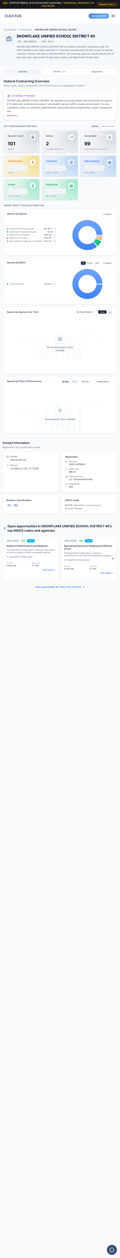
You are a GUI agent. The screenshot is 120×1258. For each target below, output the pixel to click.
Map (67, 381)
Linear (102, 312)
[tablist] (60, 71)
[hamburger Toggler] (113, 16)
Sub (97, 263)
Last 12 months (108, 126)
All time (95, 126)
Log (109, 312)
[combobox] (86, 312)
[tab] (23, 72)
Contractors (26, 29)
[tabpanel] (60, 256)
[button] (22, 141)
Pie (75, 381)
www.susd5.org (18, 459)
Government (10, 29)
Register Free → (107, 4)
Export (109, 214)
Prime (89, 263)
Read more (12, 115)
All (83, 263)
